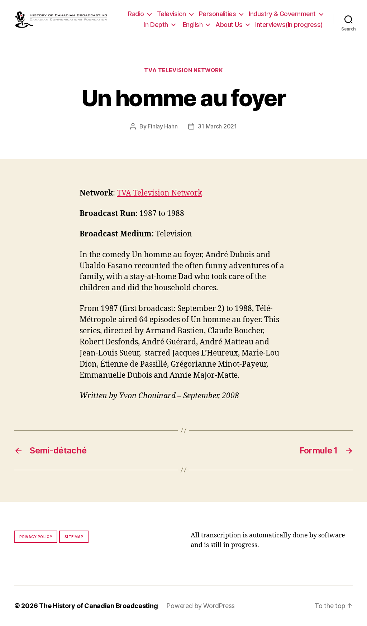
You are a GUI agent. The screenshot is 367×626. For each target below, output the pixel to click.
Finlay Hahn (162, 126)
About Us (228, 24)
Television (171, 14)
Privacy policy (35, 537)
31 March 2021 (217, 126)
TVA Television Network (183, 70)
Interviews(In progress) (289, 24)
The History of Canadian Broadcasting (98, 605)
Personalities (217, 14)
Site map (74, 537)
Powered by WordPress (200, 605)
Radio (136, 14)
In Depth (156, 24)
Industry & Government (282, 14)
